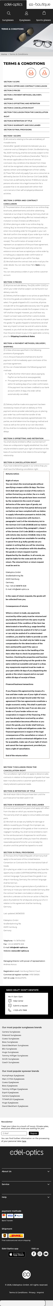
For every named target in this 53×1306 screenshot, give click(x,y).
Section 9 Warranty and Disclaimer (22, 125)
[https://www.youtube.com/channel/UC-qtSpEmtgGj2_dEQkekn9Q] (46, 1254)
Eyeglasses (24, 20)
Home (4, 54)
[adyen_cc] (4, 1216)
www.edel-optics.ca (20, 951)
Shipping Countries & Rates (23, 336)
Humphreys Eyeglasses (13, 1075)
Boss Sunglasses (10, 1042)
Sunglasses (8, 20)
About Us (6, 1171)
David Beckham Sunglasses (15, 1045)
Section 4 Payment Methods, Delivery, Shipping (23, 97)
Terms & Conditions (18, 1292)
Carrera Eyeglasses (11, 1096)
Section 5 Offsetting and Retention (22, 103)
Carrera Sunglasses (11, 1032)
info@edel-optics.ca (19, 947)
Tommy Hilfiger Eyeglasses (15, 1089)
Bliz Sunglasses (9, 1049)
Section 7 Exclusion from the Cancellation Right (26, 114)
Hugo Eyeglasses (10, 1103)
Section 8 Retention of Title (18, 121)
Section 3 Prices (12, 90)
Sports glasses (43, 20)
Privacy (32, 1292)
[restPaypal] (18, 1216)
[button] (13, 4)
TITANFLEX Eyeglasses (13, 1099)
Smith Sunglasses (10, 1059)
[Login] (26, 13)
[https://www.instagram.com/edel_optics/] (39, 1254)
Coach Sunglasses (10, 1062)
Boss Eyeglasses (10, 1086)
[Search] (8, 13)
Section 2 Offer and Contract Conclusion (25, 86)
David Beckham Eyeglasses (15, 1106)
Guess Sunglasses (10, 1038)
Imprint (40, 1292)
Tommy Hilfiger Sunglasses (15, 1055)
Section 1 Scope (12, 82)
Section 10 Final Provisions (18, 130)
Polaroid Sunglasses (11, 1035)
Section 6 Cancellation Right (19, 108)
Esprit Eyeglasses (10, 1092)
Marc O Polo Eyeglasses (13, 1079)
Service (5, 1184)
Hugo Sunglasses (10, 1052)
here (38, 265)
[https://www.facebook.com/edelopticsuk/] (33, 1254)
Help (4, 1197)
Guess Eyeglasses (10, 1082)
